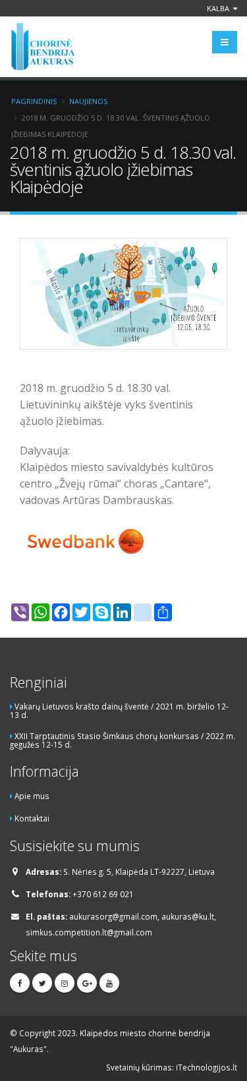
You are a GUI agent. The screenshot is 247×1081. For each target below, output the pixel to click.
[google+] (87, 983)
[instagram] (64, 983)
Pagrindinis (34, 101)
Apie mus (31, 795)
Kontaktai (31, 818)
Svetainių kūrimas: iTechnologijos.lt (171, 1067)
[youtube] (109, 983)
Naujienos (88, 101)
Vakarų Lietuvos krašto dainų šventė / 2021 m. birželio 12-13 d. (119, 710)
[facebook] (20, 983)
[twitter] (42, 983)
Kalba (219, 8)
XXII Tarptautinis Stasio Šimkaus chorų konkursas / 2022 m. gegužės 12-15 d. (122, 740)
